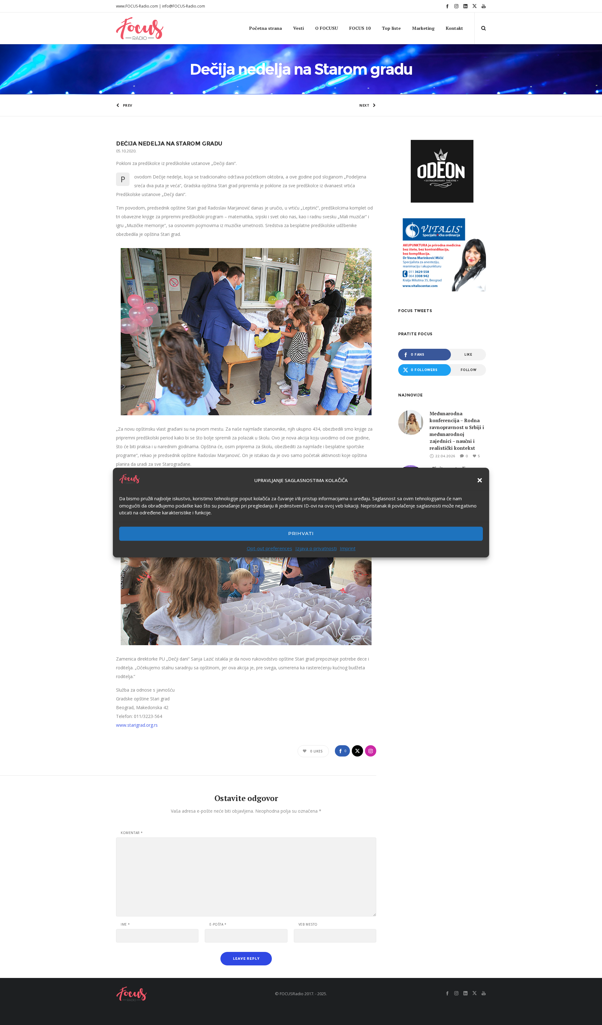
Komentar (132, 832)
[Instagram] (456, 6)
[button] (480, 480)
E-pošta (217, 924)
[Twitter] (474, 6)
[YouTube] (483, 6)
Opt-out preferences (269, 548)
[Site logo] (128, 28)
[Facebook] (447, 6)
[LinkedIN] (465, 6)
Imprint (348, 548)
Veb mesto (308, 924)
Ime (125, 924)
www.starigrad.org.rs (137, 725)
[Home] (175, 993)
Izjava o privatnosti (316, 548)
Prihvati (301, 533)
